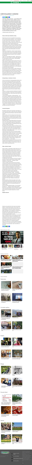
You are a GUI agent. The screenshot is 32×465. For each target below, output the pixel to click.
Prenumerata (24, 0)
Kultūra (2, 335)
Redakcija (3, 15)
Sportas (2, 420)
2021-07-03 (7, 15)
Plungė (2, 364)
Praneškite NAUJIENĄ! (16, 0)
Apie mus (11, 0)
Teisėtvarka (3, 279)
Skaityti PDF (28, 0)
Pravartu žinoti (4, 392)
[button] (11, 2)
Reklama (21, 0)
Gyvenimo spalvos (11, 15)
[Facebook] (31, 0)
